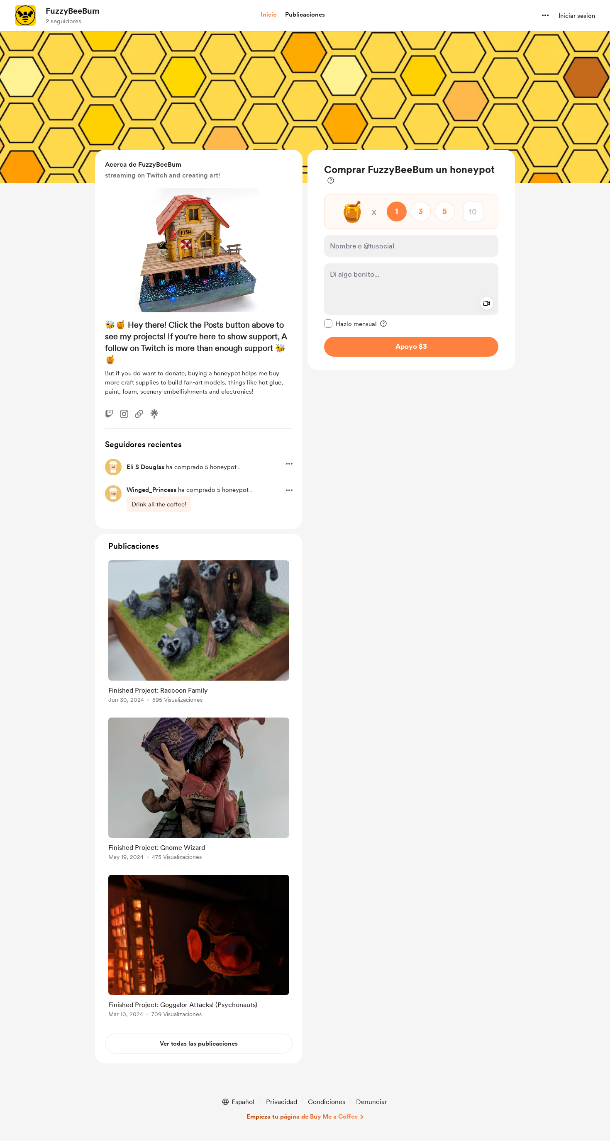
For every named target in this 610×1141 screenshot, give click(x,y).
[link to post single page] (199, 633)
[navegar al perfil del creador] (25, 15)
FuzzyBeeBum (73, 11)
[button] (268, 15)
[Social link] (139, 414)
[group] (199, 633)
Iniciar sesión (577, 15)
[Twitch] (109, 414)
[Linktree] (154, 413)
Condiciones (326, 1102)
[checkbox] (350, 323)
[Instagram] (124, 414)
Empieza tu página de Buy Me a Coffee (302, 1116)
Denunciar (371, 1102)
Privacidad (281, 1102)
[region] (411, 260)
